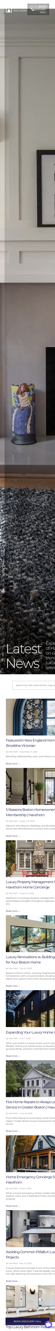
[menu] (4, 14)
